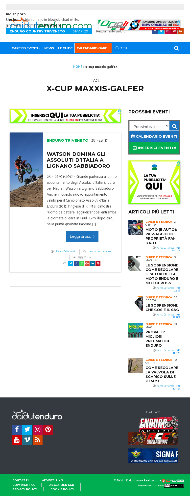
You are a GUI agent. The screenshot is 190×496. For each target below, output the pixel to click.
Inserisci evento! (156, 147)
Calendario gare (92, 48)
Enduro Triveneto (67, 140)
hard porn (52, 25)
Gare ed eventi (25, 48)
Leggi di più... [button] (81, 236)
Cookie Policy (62, 489)
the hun (13, 20)
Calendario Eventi (156, 136)
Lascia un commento (101, 251)
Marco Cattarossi (65, 251)
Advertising (52, 480)
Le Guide (65, 48)
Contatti (20, 480)
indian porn (16, 14)
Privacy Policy (24, 489)
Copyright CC (23, 485)
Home (77, 67)
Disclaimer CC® (61, 485)
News (49, 48)
